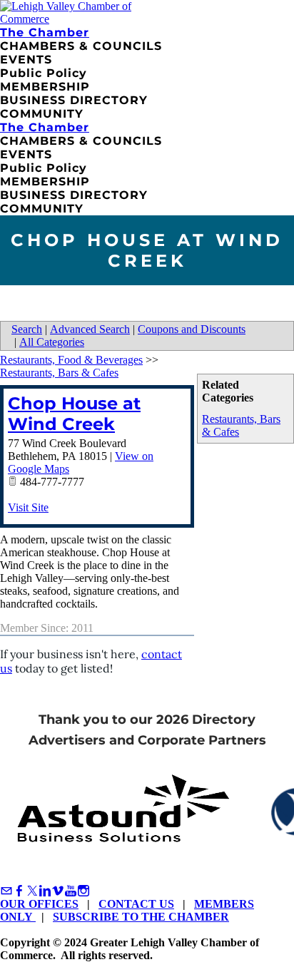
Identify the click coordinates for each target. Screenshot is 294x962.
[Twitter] (32, 891)
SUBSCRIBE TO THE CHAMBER (141, 917)
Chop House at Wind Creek (74, 413)
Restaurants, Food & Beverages (71, 360)
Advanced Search (90, 329)
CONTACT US (136, 904)
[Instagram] (83, 891)
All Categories (51, 342)
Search (26, 329)
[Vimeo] (58, 891)
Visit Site (28, 507)
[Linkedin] (45, 891)
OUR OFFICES (39, 904)
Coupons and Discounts (191, 329)
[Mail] (6, 891)
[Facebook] (19, 891)
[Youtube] (70, 891)
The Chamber (44, 32)
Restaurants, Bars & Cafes (59, 373)
